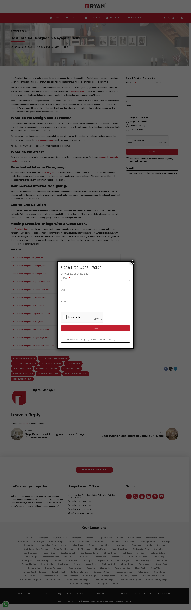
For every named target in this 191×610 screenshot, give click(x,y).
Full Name (65, 278)
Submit (95, 328)
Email (64, 290)
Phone (64, 301)
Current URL (65, 335)
